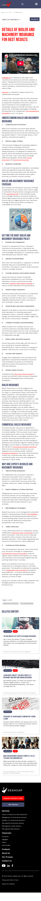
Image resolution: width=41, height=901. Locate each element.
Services (5, 811)
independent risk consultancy (17, 570)
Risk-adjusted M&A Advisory (10, 829)
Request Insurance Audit (13, 798)
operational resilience (10, 453)
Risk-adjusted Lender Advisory (11, 826)
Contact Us (34, 19)
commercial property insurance (24, 447)
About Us (6, 853)
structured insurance (21, 160)
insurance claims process (23, 374)
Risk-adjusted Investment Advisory (13, 823)
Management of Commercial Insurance (14, 817)
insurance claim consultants (22, 533)
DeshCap (5, 92)
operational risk (12, 194)
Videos (4, 842)
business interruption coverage (20, 283)
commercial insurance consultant (14, 553)
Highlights (5, 839)
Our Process (7, 857)
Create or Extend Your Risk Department (14, 814)
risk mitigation (32, 514)
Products (6, 849)
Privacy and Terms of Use (10, 880)
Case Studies (6, 845)
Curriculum (5, 836)
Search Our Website (8, 884)
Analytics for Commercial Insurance (13, 820)
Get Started (13, 804)
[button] (36, 4)
